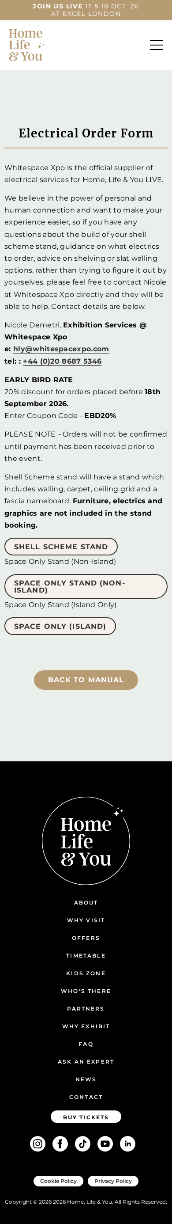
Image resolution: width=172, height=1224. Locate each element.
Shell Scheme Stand (61, 547)
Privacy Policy (113, 1181)
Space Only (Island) (60, 626)
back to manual (86, 680)
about (86, 902)
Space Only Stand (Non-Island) (69, 586)
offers (86, 938)
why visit (86, 920)
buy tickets (86, 1117)
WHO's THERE (86, 991)
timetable (85, 955)
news (86, 1079)
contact (86, 1097)
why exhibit (86, 1026)
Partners (86, 1008)
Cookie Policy (58, 1181)
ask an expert (86, 1061)
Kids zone (85, 973)
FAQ (86, 1044)
